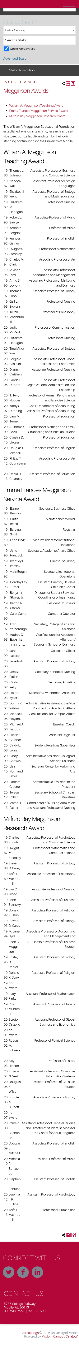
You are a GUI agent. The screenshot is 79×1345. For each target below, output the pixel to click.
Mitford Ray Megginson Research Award (37, 116)
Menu (69, 4)
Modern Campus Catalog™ (59, 1336)
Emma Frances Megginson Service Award (38, 111)
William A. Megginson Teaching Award (36, 105)
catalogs (32, 1333)
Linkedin (37, 1272)
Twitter (8, 1272)
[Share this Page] (63, 83)
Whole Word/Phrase (22, 48)
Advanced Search (15, 58)
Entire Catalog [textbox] (15, 30)
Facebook (23, 1272)
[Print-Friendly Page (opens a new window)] (68, 83)
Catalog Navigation (21, 70)
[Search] (71, 40)
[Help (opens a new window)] (73, 83)
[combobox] (39, 30)
